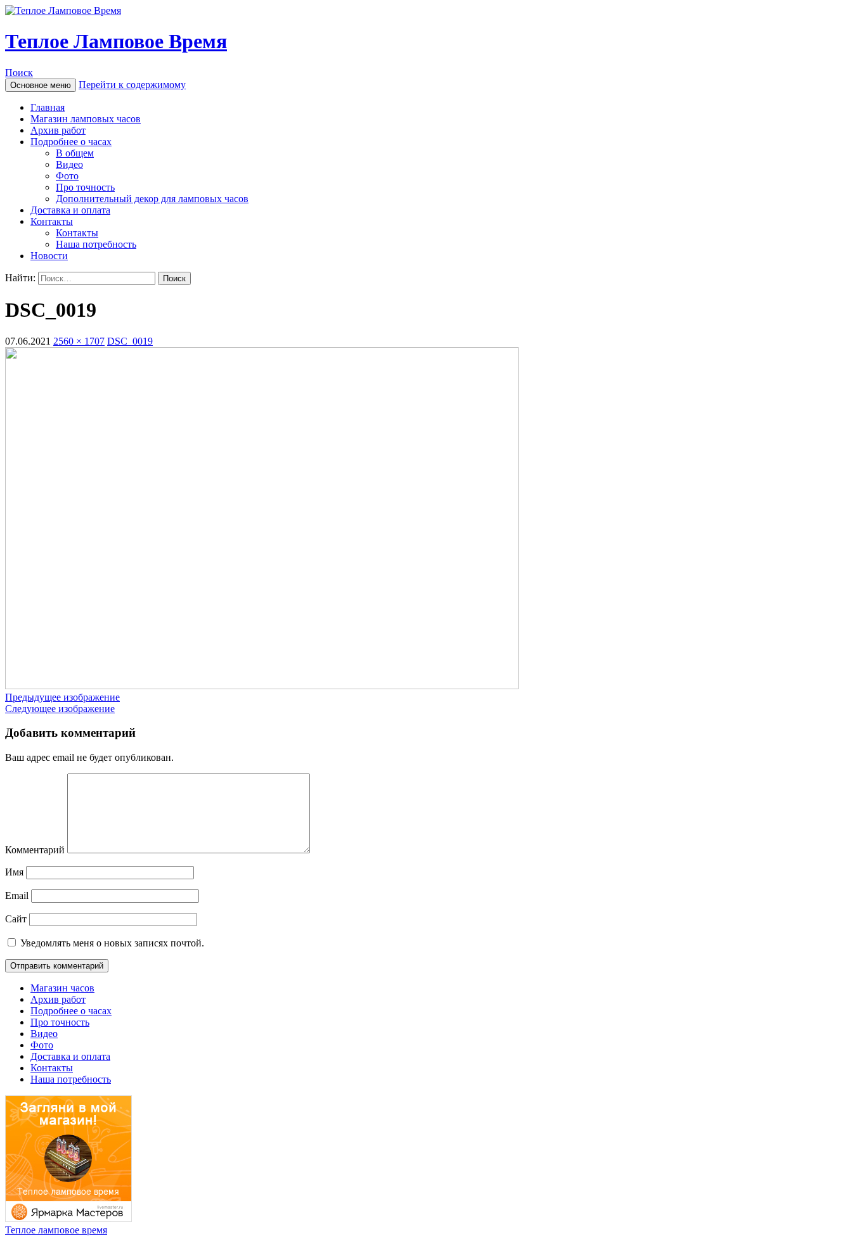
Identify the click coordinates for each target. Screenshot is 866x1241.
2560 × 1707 (79, 341)
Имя (14, 872)
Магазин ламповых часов (85, 118)
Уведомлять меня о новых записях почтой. (112, 943)
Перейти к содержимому (132, 84)
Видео (69, 164)
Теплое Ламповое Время (116, 41)
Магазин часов (62, 988)
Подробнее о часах (71, 141)
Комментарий (35, 849)
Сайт (16, 918)
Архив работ (58, 130)
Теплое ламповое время (56, 1230)
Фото (67, 175)
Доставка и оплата (70, 210)
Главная (47, 107)
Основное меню (40, 85)
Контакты (51, 221)
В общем (75, 153)
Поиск (19, 72)
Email (17, 895)
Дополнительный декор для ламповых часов (152, 198)
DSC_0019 (130, 341)
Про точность (85, 187)
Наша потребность (96, 244)
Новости (49, 255)
